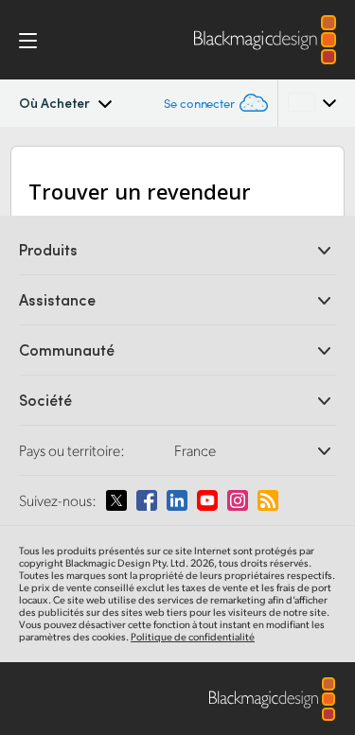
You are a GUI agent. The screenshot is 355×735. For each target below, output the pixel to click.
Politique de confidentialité (193, 636)
